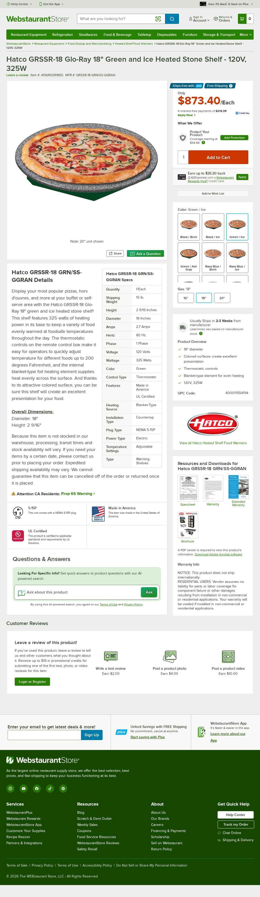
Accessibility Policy (97, 865)
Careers (157, 825)
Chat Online (232, 833)
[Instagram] (10, 788)
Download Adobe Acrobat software (218, 554)
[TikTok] (50, 788)
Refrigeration (62, 35)
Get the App (51, 4)
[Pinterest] (63, 788)
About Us (158, 812)
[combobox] (121, 19)
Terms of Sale (16, 865)
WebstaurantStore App (24, 825)
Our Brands (160, 819)
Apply (243, 177)
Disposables (167, 35)
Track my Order (235, 824)
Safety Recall (87, 849)
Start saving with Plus (148, 737)
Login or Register (32, 682)
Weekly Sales (87, 825)
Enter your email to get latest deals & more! (51, 726)
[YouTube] (24, 788)
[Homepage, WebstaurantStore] (37, 19)
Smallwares (88, 35)
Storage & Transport (219, 35)
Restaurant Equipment (28, 35)
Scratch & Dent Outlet (94, 819)
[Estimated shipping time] (200, 333)
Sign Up (92, 735)
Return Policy (161, 849)
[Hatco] (213, 424)
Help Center (19, 4)
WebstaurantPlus (19, 812)
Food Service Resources (96, 837)
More (244, 35)
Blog (80, 812)
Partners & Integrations (24, 843)
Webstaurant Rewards (23, 819)
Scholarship (160, 837)
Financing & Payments (168, 831)
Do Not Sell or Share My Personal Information (151, 865)
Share (118, 253)
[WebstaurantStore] (69, 760)
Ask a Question (148, 254)
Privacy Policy (133, 604)
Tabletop (144, 35)
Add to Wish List (213, 193)
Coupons (84, 831)
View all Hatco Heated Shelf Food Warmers (213, 443)
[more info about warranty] (203, 142)
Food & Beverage (118, 35)
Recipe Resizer (18, 837)
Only (181, 93)
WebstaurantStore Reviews (98, 843)
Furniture (190, 35)
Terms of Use (109, 604)
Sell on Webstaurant (166, 843)
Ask (149, 592)
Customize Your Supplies (25, 831)
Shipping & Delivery (238, 840)
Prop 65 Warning (76, 493)
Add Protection (234, 137)
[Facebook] (37, 788)
